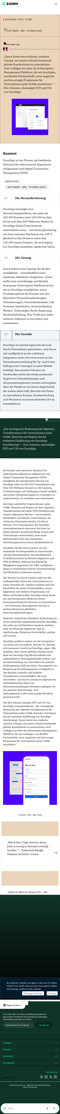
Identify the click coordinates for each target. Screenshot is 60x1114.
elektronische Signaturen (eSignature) (24, 473)
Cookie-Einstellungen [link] (30, 1087)
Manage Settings (33, 993)
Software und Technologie (26, 187)
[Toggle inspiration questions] (4, 1108)
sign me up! (44, 1024)
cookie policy (24, 986)
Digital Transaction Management (21, 477)
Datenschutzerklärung (17, 1085)
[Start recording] (47, 1108)
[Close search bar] (54, 1108)
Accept (52, 993)
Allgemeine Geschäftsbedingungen (38, 1085)
